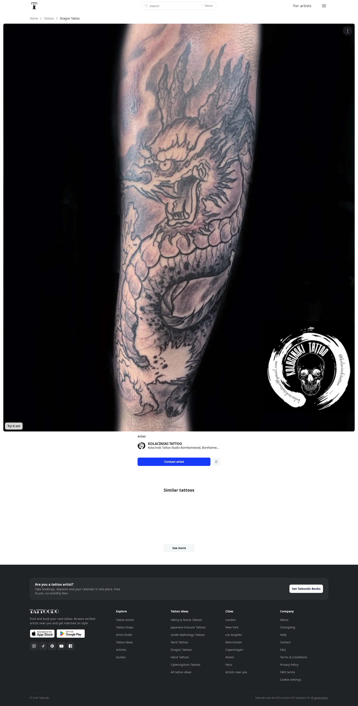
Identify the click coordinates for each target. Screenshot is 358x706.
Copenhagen (234, 650)
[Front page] (34, 6)
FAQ (283, 650)
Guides (121, 657)
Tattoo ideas (124, 642)
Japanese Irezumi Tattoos (188, 627)
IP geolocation (319, 698)
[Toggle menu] (324, 6)
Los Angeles (233, 635)
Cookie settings (290, 680)
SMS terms (287, 672)
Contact (285, 642)
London (230, 620)
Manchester (233, 642)
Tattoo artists (125, 620)
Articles (121, 650)
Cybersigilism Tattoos (185, 665)
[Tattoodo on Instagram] (34, 646)
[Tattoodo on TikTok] (43, 646)
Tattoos (208, 5)
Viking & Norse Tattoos (186, 620)
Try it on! (13, 426)
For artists (302, 6)
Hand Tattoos (180, 657)
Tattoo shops (125, 627)
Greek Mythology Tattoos (188, 635)
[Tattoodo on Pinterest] (52, 646)
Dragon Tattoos (181, 650)
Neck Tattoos (179, 642)
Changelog (287, 627)
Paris (228, 665)
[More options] (347, 30)
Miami (229, 657)
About (284, 620)
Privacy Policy (289, 665)
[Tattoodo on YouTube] (61, 646)
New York (231, 627)
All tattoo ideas (181, 672)
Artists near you (236, 672)
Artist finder (124, 635)
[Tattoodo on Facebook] (70, 646)
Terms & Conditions (293, 657)
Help (283, 635)
